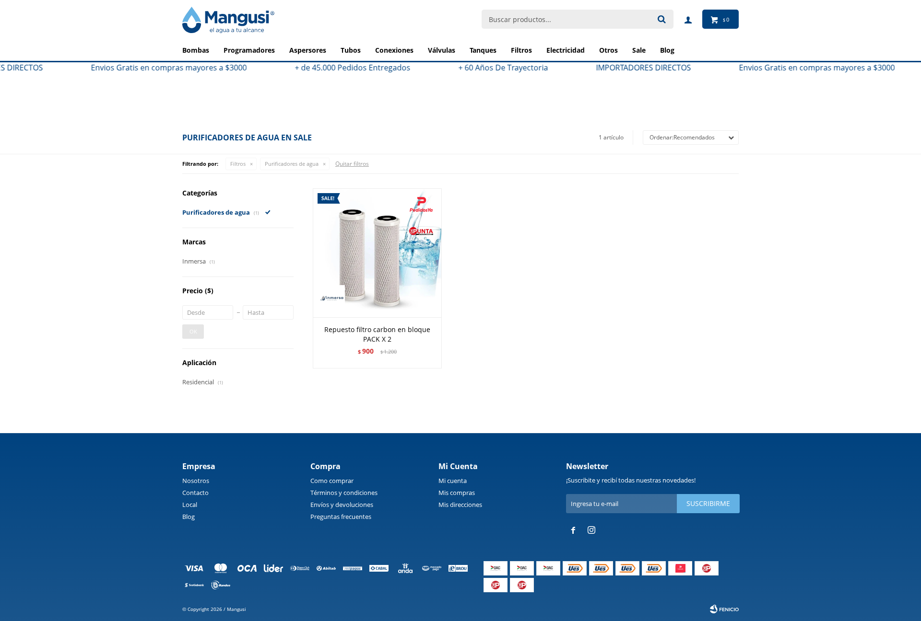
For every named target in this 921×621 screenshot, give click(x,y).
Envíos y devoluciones (341, 504)
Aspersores (307, 50)
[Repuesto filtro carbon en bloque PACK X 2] (377, 252)
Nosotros (195, 480)
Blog (188, 516)
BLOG (667, 50)
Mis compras (456, 492)
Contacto (195, 492)
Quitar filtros (352, 164)
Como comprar (332, 480)
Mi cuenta (452, 480)
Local (189, 504)
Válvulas (441, 50)
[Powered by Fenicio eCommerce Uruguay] (724, 609)
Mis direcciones (460, 504)
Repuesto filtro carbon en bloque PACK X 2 (377, 334)
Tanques (483, 50)
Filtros (521, 50)
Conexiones (394, 50)
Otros (608, 50)
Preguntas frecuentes (340, 516)
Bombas (195, 50)
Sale (639, 50)
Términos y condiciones (344, 492)
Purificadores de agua (292, 163)
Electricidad (565, 50)
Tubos (351, 50)
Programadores (249, 50)
